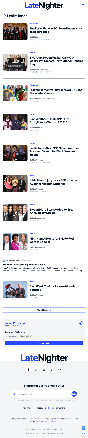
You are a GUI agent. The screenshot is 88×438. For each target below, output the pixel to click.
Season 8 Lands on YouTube (54, 288)
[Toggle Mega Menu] (4, 6)
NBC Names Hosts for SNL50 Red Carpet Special (52, 240)
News (32, 53)
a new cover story (75, 270)
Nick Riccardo (37, 160)
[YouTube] (59, 369)
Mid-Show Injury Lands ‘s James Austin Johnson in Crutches (54, 182)
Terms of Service (65, 400)
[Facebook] (28, 369)
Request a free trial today (48, 421)
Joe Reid (35, 98)
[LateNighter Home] (44, 6)
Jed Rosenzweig (48, 98)
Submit (74, 394)
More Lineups (43, 343)
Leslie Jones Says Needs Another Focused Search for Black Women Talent (54, 151)
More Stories (42, 310)
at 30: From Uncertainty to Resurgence (56, 30)
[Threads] (52, 369)
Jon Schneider (37, 128)
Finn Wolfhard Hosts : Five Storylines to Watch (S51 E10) (50, 120)
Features (34, 23)
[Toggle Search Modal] (83, 6)
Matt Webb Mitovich (40, 69)
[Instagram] (44, 369)
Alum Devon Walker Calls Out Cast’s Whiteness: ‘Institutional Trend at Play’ (56, 61)
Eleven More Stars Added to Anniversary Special (51, 211)
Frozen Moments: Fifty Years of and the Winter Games (56, 91)
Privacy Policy (52, 400)
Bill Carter (36, 37)
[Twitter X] (36, 369)
